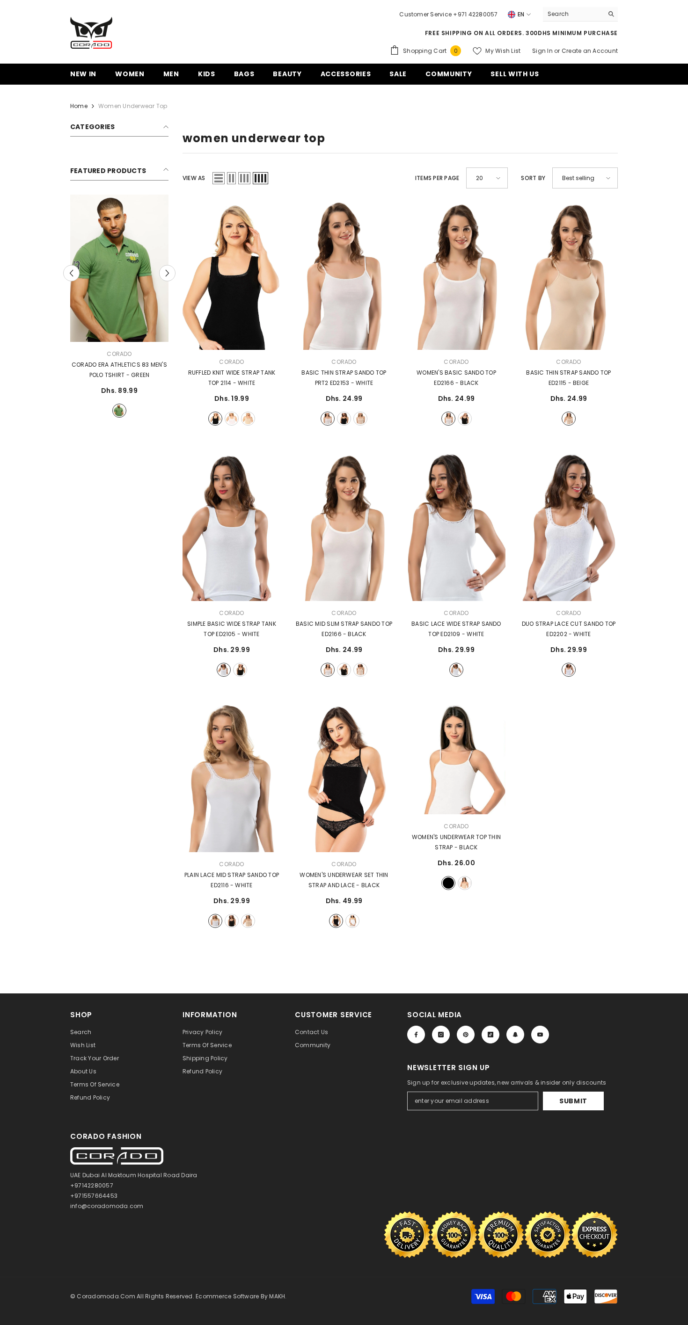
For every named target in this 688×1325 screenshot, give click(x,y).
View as (194, 178)
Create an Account (590, 51)
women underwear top (133, 106)
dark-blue (119, 411)
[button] (218, 178)
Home (79, 106)
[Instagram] (441, 1034)
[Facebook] (416, 1034)
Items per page (437, 178)
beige (248, 419)
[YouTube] (540, 1034)
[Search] (580, 14)
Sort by (533, 178)
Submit (573, 1101)
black (215, 419)
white (232, 419)
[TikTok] (490, 1034)
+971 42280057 (475, 14)
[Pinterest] (466, 1034)
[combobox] (573, 14)
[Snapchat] (515, 1034)
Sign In (543, 51)
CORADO (119, 354)
